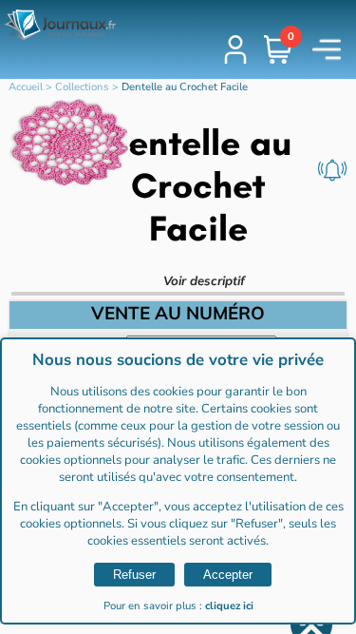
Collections (82, 87)
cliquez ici (229, 606)
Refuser (134, 574)
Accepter (228, 574)
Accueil (26, 87)
